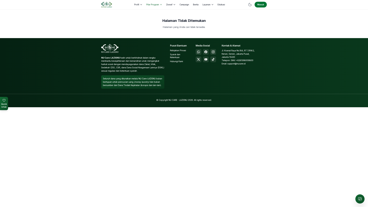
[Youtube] (206, 59)
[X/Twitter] (198, 59)
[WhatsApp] (198, 52)
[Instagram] (213, 52)
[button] (138, 4)
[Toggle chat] (360, 199)
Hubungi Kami (176, 61)
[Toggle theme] (250, 4)
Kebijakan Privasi (178, 50)
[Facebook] (206, 52)
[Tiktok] (213, 59)
